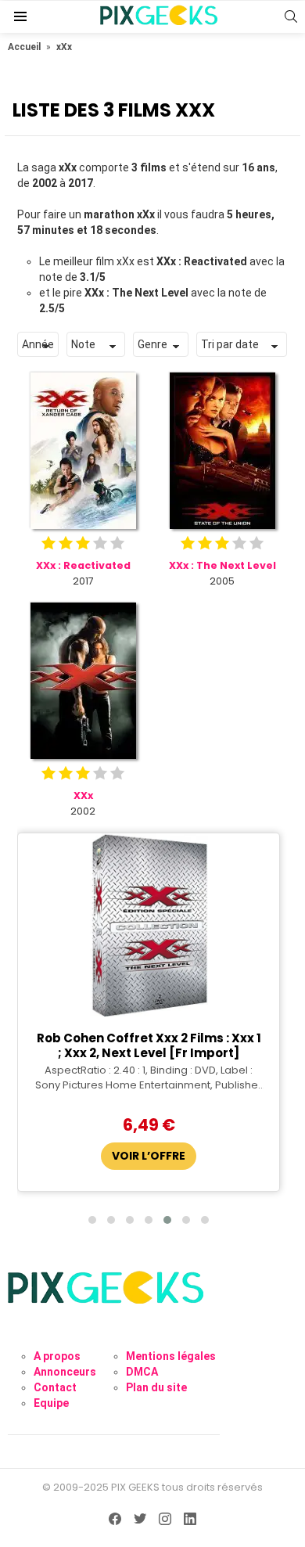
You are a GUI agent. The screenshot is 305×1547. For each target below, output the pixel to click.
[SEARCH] (291, 16)
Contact (55, 1387)
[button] (92, 1220)
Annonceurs (65, 1371)
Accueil (24, 46)
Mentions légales (171, 1356)
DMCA (142, 1371)
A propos (57, 1356)
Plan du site (156, 1387)
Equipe (51, 1403)
